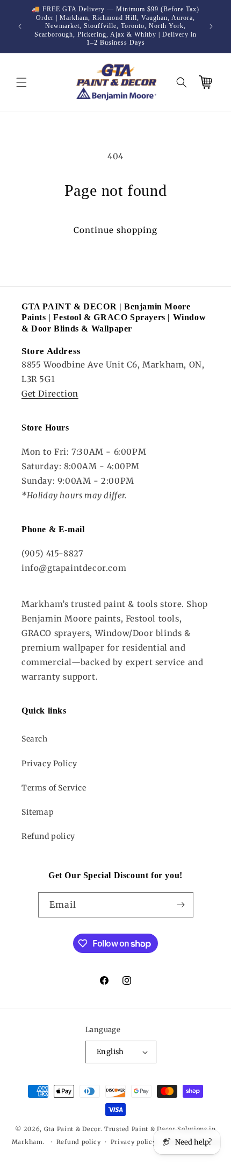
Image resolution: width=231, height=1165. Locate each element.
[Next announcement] (211, 26)
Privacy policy (133, 1142)
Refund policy (48, 836)
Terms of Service (53, 788)
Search (34, 739)
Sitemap (37, 812)
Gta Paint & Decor (72, 1129)
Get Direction (49, 394)
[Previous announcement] (20, 26)
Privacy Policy (49, 763)
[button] (21, 82)
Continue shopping (115, 230)
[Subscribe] (181, 904)
